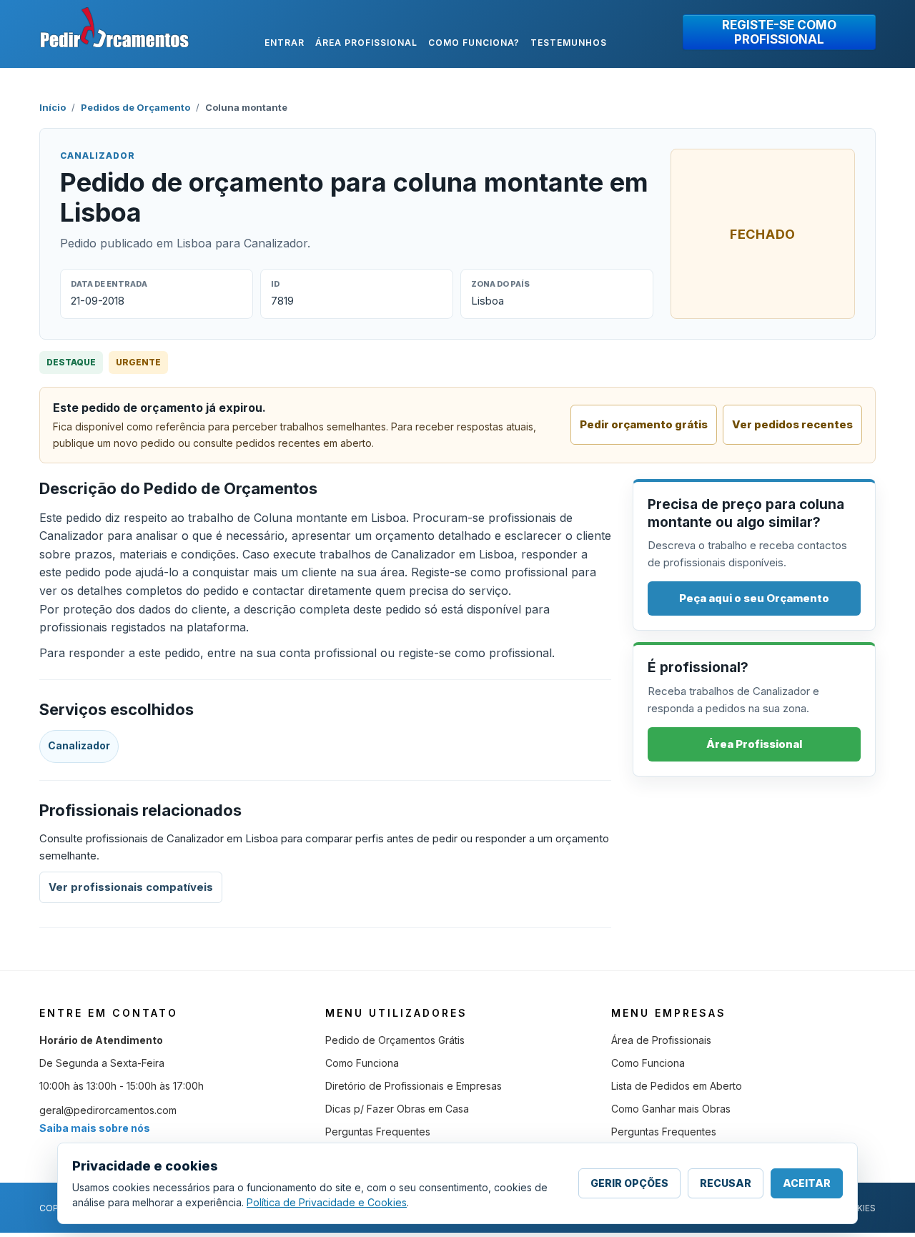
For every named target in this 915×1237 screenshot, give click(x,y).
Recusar (725, 1183)
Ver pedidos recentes (792, 424)
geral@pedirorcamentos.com (108, 1110)
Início (52, 107)
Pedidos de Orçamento (135, 107)
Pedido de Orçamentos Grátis (395, 1040)
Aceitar (807, 1183)
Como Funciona (362, 1063)
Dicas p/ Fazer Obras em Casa (397, 1109)
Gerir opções (629, 1183)
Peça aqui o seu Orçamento (754, 598)
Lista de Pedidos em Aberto (676, 1086)
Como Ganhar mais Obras (671, 1109)
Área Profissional (754, 744)
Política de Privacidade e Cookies (327, 1202)
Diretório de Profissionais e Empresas (413, 1086)
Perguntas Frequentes (377, 1131)
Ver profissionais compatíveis (131, 887)
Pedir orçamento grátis (644, 424)
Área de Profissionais (661, 1040)
